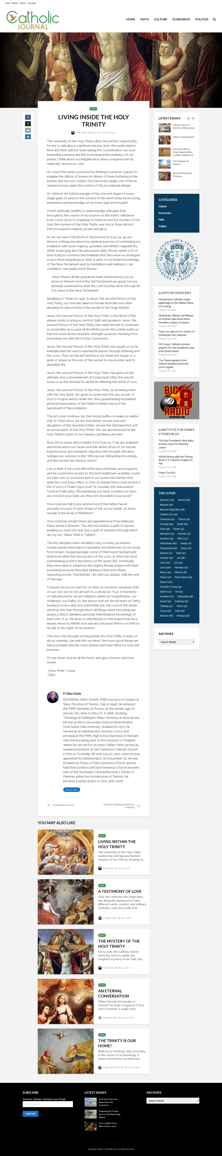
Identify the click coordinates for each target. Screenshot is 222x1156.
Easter (179, 529)
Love (165, 567)
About (7, 3)
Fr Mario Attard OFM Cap (113, 1067)
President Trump (171, 587)
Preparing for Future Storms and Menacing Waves (183, 179)
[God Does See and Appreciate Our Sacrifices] (165, 166)
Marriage (181, 567)
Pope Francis (183, 577)
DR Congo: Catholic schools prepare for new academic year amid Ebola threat (176, 348)
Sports (165, 601)
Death (182, 524)
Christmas (167, 519)
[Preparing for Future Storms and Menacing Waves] (165, 179)
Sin (179, 591)
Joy (181, 558)
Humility (166, 558)
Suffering (181, 601)
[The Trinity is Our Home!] (66, 1050)
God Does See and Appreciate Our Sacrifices (182, 167)
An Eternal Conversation (113, 993)
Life (178, 562)
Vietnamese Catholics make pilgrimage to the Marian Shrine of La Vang (176, 303)
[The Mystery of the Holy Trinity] (66, 951)
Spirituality (185, 596)
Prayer (166, 582)
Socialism (167, 596)
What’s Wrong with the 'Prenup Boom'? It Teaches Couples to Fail (176, 460)
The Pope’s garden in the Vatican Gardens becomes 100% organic (173, 364)
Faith (144, 19)
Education (167, 534)
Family (186, 543)
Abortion (167, 500)
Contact (22, 3)
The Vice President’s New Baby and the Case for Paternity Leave (176, 444)
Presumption (179, 140)
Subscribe (30, 1114)
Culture (160, 19)
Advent (184, 500)
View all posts (71, 790)
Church (184, 519)
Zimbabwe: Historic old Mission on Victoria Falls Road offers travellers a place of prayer (176, 319)
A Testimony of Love (120, 891)
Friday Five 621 (167, 472)
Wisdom (166, 616)
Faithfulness (168, 543)
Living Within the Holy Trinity (117, 844)
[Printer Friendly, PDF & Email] (61, 670)
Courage (166, 524)
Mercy (165, 572)
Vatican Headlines (176, 293)
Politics (201, 19)
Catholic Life (168, 514)
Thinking (166, 606)
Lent (165, 562)
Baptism (166, 505)
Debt (165, 529)
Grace (186, 548)
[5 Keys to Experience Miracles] (165, 154)
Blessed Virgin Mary (172, 509)
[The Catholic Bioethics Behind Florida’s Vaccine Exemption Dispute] (165, 127)
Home (130, 19)
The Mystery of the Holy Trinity (119, 944)
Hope (181, 553)
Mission (181, 572)
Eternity (184, 534)
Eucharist (167, 538)
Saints (165, 591)
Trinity (51, 675)
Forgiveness (168, 548)
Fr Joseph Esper (109, 918)
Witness (183, 616)
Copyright (31, 3)
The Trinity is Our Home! (117, 1043)
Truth (180, 611)
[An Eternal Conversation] (66, 1001)
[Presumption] (165, 142)
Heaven (166, 553)
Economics (181, 19)
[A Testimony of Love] (66, 901)
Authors (14, 3)
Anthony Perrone (109, 1018)
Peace (165, 577)
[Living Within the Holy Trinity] (66, 851)
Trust (165, 611)
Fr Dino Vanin (81, 133)
